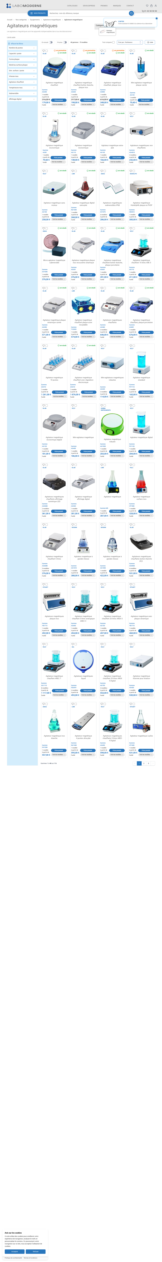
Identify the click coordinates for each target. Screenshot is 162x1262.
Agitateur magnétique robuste (112, 440)
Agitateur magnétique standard (141, 379)
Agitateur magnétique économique (54, 146)
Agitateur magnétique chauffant (54, 84)
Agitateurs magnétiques (52, 20)
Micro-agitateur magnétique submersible (54, 261)
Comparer (51, 51)
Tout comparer (107, 42)
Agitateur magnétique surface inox (141, 498)
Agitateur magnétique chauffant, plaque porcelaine (141, 321)
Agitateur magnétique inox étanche (54, 737)
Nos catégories (21, 20)
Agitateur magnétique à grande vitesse (83, 557)
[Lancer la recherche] (131, 13)
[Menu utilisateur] (156, 6)
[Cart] (151, 6)
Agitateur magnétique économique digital (54, 438)
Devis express (89, 6)
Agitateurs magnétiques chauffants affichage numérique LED (54, 499)
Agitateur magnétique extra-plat (112, 146)
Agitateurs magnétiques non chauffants (141, 146)
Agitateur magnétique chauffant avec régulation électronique (83, 380)
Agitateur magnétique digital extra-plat (83, 204)
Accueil (9, 20)
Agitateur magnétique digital (141, 437)
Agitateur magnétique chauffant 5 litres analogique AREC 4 (83, 618)
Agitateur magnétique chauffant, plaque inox (112, 84)
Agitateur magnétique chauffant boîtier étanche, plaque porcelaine (112, 262)
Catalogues (72, 6)
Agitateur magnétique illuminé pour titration (141, 677)
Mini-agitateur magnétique (83, 437)
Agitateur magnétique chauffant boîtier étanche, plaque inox (83, 85)
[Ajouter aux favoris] (44, 51)
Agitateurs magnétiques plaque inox (54, 617)
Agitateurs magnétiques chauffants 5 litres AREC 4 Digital (112, 738)
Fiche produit (59, 100)
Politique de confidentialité (13, 1258)
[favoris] (147, 6)
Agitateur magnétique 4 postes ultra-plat (83, 737)
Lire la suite (11, 37)
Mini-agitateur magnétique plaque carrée (141, 84)
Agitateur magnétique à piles (141, 736)
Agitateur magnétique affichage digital (83, 498)
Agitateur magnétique (112, 497)
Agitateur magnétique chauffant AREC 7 (54, 677)
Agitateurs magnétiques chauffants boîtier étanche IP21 (141, 558)
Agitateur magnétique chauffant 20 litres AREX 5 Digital (112, 678)
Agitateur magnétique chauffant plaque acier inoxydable (83, 322)
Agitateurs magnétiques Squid (83, 677)
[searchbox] (88, 13)
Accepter (14, 1252)
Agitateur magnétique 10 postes (54, 379)
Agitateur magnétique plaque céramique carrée (54, 321)
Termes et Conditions (30, 1258)
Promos (104, 6)
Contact (130, 6)
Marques (117, 6)
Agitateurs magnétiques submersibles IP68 (112, 204)
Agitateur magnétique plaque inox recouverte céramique (83, 261)
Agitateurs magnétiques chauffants (112, 321)
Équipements (35, 20)
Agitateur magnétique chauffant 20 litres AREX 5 (112, 617)
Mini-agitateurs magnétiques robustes (112, 379)
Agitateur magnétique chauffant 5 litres (54, 557)
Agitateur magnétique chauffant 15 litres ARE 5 (141, 261)
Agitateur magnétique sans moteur (54, 204)
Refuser (36, 1252)
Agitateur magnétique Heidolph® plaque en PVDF (141, 204)
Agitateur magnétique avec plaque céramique (141, 617)
